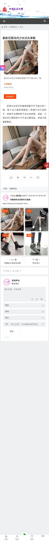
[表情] (37, 299)
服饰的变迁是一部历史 (37, 253)
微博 (42, 536)
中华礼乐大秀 (16, 9)
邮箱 (7, 311)
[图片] (41, 299)
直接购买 (10, 96)
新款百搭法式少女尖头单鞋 (13, 228)
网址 (7, 318)
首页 (5, 27)
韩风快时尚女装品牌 (36, 228)
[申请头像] (43, 281)
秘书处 (19, 196)
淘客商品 (13, 27)
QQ (6, 324)
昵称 (7, 305)
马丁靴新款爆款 (12, 253)
